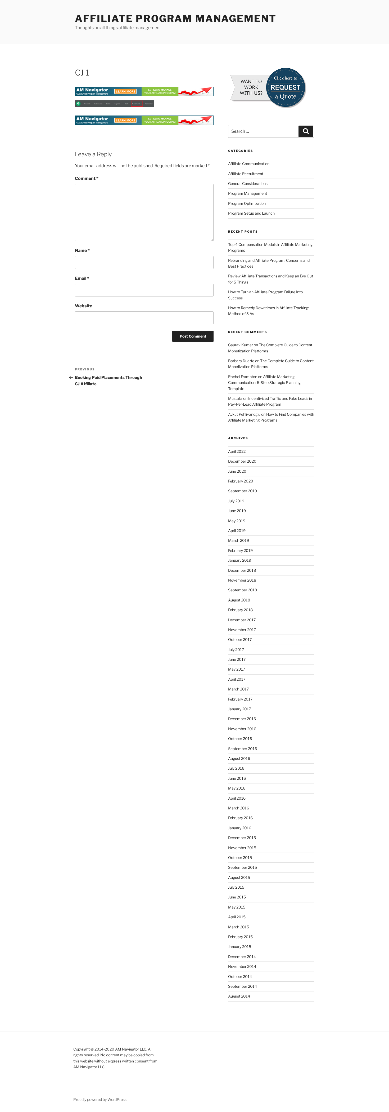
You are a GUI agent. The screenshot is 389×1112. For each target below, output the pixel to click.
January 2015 (239, 946)
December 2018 (242, 570)
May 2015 (236, 907)
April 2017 (236, 679)
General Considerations (248, 183)
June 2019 (237, 510)
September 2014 (242, 986)
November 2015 (242, 847)
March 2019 (238, 540)
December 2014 (242, 956)
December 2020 (242, 461)
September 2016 (242, 748)
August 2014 (239, 996)
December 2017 (242, 620)
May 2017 (236, 669)
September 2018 (242, 590)
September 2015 (242, 867)
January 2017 (239, 709)
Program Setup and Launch (251, 213)
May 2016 (236, 788)
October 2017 (240, 639)
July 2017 (236, 649)
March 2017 (238, 689)
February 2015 (240, 936)
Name (82, 250)
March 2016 (238, 808)
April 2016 (237, 798)
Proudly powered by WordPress (99, 1099)
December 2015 (242, 837)
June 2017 (237, 659)
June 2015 (237, 897)
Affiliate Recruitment (245, 173)
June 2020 (237, 471)
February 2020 (240, 481)
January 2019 (239, 560)
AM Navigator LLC (130, 1049)
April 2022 (237, 451)
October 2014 (240, 976)
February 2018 (240, 610)
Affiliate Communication (248, 163)
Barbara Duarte (241, 360)
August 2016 (239, 758)
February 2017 (240, 699)
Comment (86, 178)
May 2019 (236, 521)
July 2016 (236, 768)
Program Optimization (247, 203)
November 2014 (242, 966)
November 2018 (242, 580)
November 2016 (242, 728)
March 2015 (238, 927)
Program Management (247, 193)
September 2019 (242, 491)
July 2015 (236, 887)
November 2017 (242, 629)
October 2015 (240, 857)
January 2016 (239, 828)
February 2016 (240, 818)
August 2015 (239, 877)
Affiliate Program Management (176, 18)
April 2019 (237, 530)
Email (82, 278)
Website (83, 305)
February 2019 (240, 550)
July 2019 (236, 501)
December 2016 (242, 718)
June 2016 (237, 778)
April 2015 (237, 917)
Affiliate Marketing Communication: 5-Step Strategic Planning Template (264, 382)
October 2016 (240, 738)
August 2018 (239, 600)
